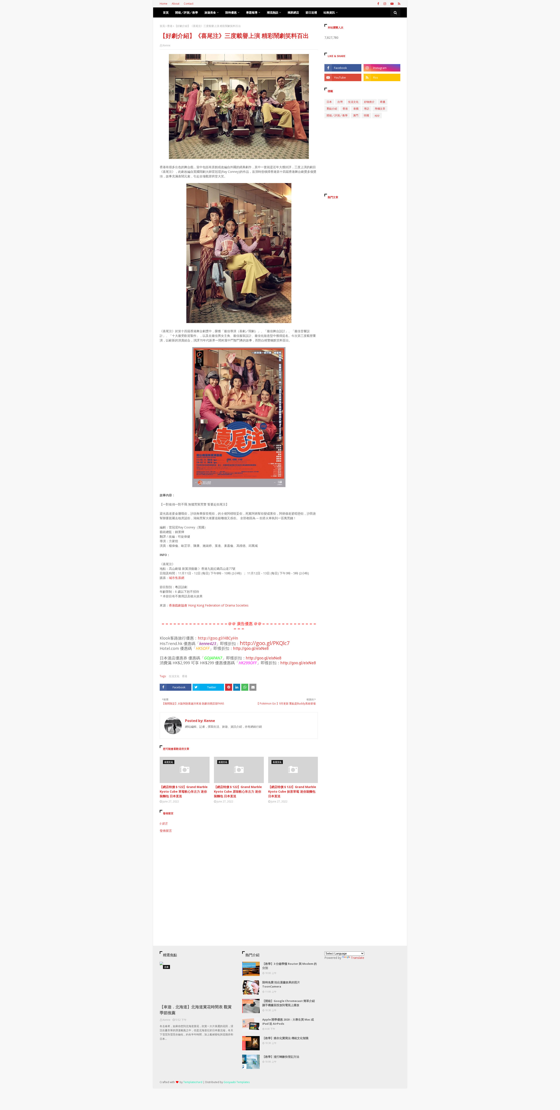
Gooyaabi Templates (237, 1082)
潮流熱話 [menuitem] (272, 12)
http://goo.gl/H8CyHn (218, 638)
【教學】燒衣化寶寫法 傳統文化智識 (285, 1038)
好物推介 (369, 102)
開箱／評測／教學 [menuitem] (186, 12)
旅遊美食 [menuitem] (210, 12)
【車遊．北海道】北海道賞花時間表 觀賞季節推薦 (196, 1009)
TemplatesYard (192, 1082)
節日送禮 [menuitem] (311, 12)
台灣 (340, 102)
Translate (357, 958)
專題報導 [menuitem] (251, 12)
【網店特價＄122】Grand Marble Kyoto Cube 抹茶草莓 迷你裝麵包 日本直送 (292, 791)
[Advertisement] (239, 870)
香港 (169, 26)
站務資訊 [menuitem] (329, 12)
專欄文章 (380, 108)
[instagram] (384, 3)
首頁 (162, 26)
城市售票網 (176, 578)
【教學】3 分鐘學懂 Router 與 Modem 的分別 (289, 966)
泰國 (356, 108)
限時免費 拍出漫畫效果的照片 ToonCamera (281, 984)
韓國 (366, 115)
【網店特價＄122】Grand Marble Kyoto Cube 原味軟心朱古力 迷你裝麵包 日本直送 (238, 791)
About (175, 3)
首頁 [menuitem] (166, 12)
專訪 (366, 108)
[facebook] (378, 3)
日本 (329, 102)
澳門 (355, 115)
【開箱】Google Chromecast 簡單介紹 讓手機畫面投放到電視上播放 (288, 1003)
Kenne (166, 45)
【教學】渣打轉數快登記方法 (280, 1057)
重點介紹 (332, 108)
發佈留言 (166, 831)
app (377, 115)
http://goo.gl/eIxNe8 (251, 648)
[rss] (398, 3)
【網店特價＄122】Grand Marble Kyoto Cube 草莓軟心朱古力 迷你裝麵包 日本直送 (184, 791)
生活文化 (174, 676)
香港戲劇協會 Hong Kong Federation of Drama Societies (208, 605)
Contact (188, 3)
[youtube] (392, 3)
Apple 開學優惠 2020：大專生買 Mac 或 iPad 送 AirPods (288, 1021)
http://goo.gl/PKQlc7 (265, 643)
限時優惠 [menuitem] (231, 12)
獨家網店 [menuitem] (293, 12)
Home (163, 3)
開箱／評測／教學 (337, 115)
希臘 (382, 102)
